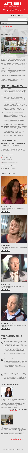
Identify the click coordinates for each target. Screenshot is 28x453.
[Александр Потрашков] (14, 307)
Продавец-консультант (7, 155)
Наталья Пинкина (5, 245)
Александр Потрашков (7, 323)
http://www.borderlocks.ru (17, 439)
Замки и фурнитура (20, 9)
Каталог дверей (11, 10)
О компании (11, 9)
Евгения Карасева (6, 206)
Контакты (18, 10)
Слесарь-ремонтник (6, 157)
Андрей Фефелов (5, 284)
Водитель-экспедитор (7, 159)
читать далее (5, 211)
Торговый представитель (7, 154)
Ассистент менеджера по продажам (10, 162)
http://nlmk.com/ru (13, 410)
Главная (5, 9)
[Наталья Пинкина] (14, 229)
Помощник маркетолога (7, 161)
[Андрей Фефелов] (14, 268)
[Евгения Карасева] (14, 190)
